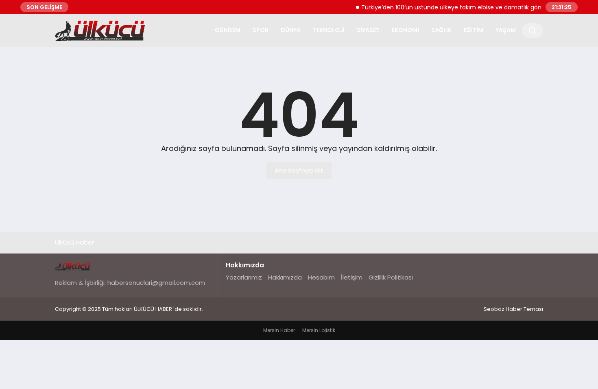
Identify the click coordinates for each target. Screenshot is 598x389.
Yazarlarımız (244, 277)
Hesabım (321, 277)
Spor (260, 30)
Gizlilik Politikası (391, 277)
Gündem (227, 30)
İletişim (351, 277)
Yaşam (505, 30)
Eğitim (473, 30)
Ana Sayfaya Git (299, 170)
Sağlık (441, 30)
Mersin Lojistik (318, 330)
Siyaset (368, 30)
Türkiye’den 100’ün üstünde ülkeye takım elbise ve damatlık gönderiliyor (458, 7)
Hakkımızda (285, 277)
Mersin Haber (279, 330)
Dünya (291, 30)
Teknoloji (329, 30)
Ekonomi (405, 30)
